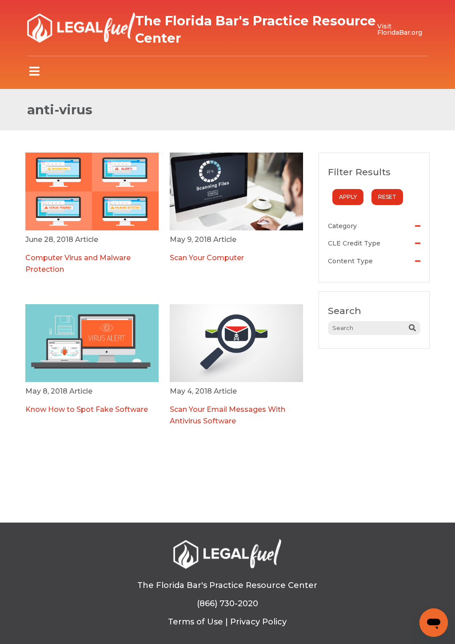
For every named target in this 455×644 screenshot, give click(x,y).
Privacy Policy (258, 622)
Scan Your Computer (207, 258)
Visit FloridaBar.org (399, 29)
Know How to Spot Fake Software (86, 409)
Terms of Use (195, 622)
